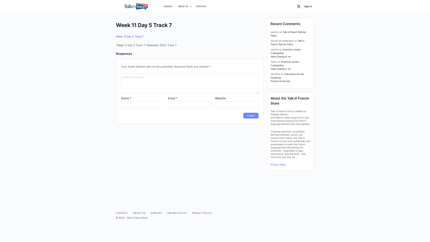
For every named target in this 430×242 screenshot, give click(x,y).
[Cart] (298, 6)
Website (220, 98)
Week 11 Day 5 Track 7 (130, 36)
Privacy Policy (278, 164)
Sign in (308, 6)
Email (173, 98)
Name (126, 98)
